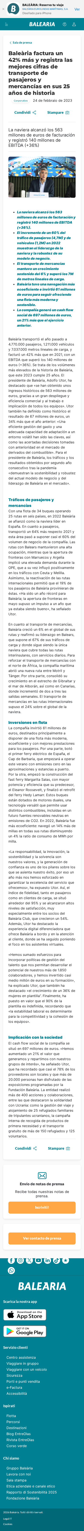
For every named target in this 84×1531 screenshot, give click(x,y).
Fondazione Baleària (22, 1498)
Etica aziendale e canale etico (30, 1486)
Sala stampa (16, 1480)
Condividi (22, 112)
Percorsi (13, 1422)
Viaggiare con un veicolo (26, 1369)
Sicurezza (14, 1375)
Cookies (7, 1524)
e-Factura (14, 1387)
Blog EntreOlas (18, 1434)
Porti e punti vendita (23, 1381)
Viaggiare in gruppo (22, 1363)
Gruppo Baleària (19, 1468)
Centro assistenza (21, 1357)
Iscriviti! (42, 1207)
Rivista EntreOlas (20, 1440)
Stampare (55, 112)
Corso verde (16, 1446)
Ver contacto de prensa (42, 1238)
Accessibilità (16, 1393)
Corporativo (21, 100)
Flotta (11, 1416)
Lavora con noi (18, 1474)
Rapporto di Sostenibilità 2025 (31, 1492)
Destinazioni (16, 1428)
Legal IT (7, 1518)
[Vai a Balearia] (42, 24)
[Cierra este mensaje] (3, 9)
